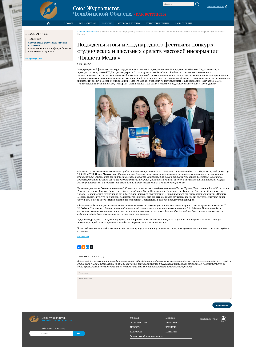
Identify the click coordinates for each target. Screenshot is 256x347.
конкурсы (136, 331)
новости (106, 23)
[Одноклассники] (83, 247)
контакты (171, 331)
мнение (170, 317)
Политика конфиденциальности (146, 336)
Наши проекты (183, 23)
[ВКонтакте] (79, 247)
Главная (81, 31)
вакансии (171, 327)
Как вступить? (151, 14)
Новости (91, 31)
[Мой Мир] (87, 247)
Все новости (83, 236)
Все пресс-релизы (33, 58)
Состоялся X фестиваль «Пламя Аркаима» (47, 44)
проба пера (172, 322)
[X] (91, 247)
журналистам (138, 322)
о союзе (135, 317)
